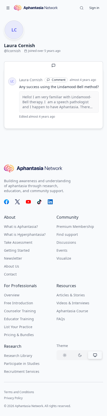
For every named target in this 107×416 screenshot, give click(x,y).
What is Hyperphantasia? (25, 234)
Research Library (18, 355)
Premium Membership (75, 226)
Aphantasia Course (72, 311)
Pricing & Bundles (19, 334)
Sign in (94, 7)
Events (61, 250)
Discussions (66, 242)
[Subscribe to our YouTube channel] (28, 201)
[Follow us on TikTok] (39, 201)
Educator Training (19, 318)
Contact (10, 274)
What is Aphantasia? (21, 226)
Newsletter (13, 258)
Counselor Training (20, 311)
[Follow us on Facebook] (6, 201)
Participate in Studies (22, 363)
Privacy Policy (13, 398)
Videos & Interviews (72, 303)
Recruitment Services (21, 371)
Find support (67, 234)
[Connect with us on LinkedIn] (50, 201)
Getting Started (17, 250)
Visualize (63, 258)
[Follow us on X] (17, 201)
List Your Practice (18, 326)
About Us (11, 266)
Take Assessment (18, 242)
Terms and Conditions (19, 392)
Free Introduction (18, 303)
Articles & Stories (70, 295)
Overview (11, 295)
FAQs (60, 318)
